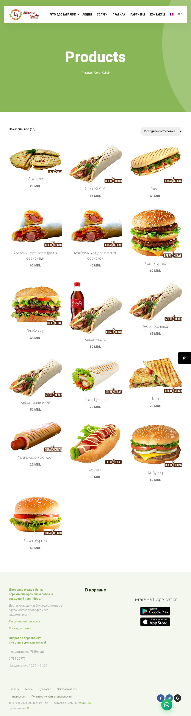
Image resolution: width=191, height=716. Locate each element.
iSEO (29, 708)
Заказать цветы (67, 689)
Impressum (19, 696)
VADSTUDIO (85, 702)
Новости (14, 689)
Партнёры (137, 14)
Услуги (102, 14)
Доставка (45, 689)
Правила (119, 14)
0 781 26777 (17, 658)
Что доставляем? (63, 14)
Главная (87, 72)
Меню (29, 689)
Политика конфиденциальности (52, 696)
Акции (87, 14)
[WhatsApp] (166, 704)
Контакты (157, 14)
